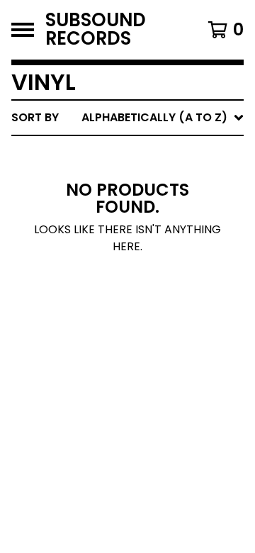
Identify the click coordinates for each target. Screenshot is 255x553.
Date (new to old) (141, 267)
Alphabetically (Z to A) (157, 245)
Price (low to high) (145, 313)
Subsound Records (95, 29)
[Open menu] (22, 29)
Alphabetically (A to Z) (157, 222)
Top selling (119, 199)
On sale (107, 177)
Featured (112, 154)
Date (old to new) (141, 290)
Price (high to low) (145, 336)
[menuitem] (127, 118)
